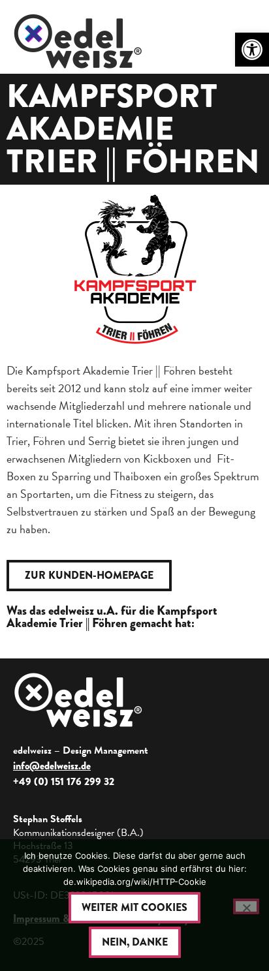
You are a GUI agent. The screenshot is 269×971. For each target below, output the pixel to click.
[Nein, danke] (246, 906)
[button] (252, 50)
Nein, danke (135, 941)
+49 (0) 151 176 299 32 (63, 781)
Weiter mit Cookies (134, 907)
